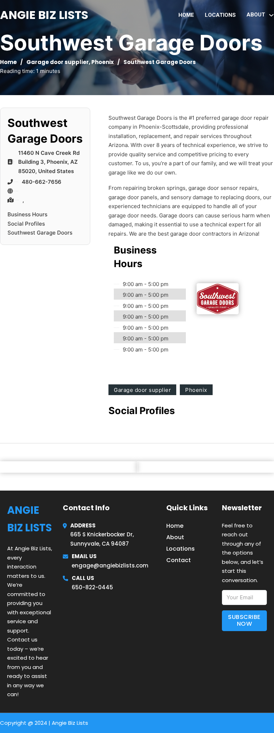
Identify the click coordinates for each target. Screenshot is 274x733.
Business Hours (27, 214)
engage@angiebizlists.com (110, 565)
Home (186, 15)
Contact (178, 560)
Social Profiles (26, 223)
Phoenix (102, 62)
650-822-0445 (92, 587)
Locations (220, 15)
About (175, 537)
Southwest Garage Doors (39, 232)
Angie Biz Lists (44, 15)
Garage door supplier (57, 62)
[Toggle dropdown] (271, 15)
